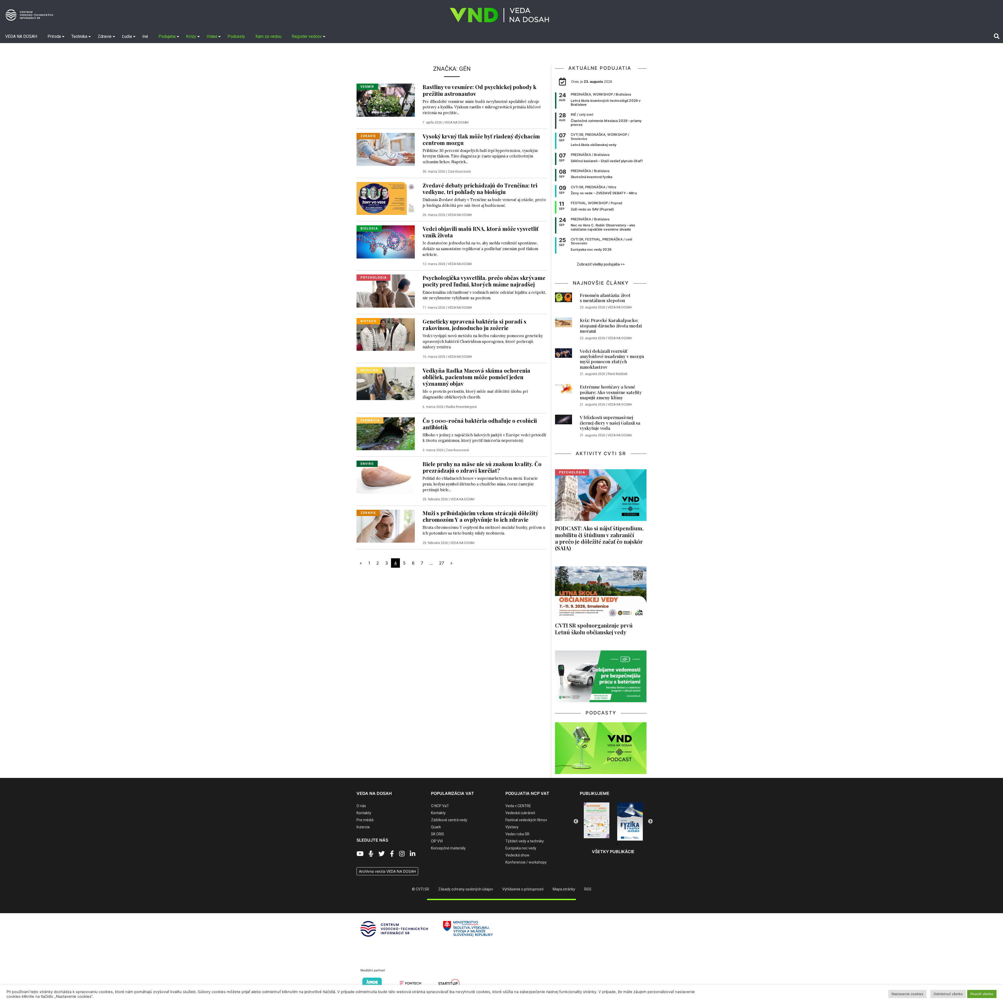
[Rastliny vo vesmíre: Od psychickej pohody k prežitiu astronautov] (386, 99)
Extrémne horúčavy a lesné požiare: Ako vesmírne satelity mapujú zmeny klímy (611, 392)
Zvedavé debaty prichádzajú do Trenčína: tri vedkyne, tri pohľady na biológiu (480, 188)
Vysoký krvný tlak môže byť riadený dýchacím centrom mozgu (481, 139)
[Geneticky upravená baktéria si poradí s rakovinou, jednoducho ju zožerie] (386, 334)
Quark (436, 827)
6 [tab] (632, 844)
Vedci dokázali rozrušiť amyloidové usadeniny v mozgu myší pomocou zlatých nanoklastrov (612, 359)
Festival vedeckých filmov (526, 820)
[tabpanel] (596, 821)
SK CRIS (437, 834)
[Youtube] (360, 854)
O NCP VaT (440, 806)
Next (650, 821)
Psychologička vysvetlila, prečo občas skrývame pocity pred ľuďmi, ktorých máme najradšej (484, 281)
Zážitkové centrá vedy (449, 820)
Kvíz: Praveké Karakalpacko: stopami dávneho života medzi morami (611, 325)
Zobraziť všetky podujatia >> (601, 264)
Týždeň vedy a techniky (524, 841)
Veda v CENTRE (518, 806)
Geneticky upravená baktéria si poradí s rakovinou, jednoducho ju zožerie (474, 324)
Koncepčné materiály (448, 848)
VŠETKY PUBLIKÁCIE (613, 851)
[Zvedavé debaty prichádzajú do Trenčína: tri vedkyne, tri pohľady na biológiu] (386, 198)
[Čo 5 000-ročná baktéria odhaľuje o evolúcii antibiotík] (386, 433)
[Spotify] (371, 854)
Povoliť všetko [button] (981, 994)
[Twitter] (381, 854)
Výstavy (511, 827)
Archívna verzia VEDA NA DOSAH (387, 871)
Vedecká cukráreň (520, 813)
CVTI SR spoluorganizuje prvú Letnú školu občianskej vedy (594, 628)
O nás (361, 806)
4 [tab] (617, 844)
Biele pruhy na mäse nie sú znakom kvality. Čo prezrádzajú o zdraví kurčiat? (482, 467)
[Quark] (630, 821)
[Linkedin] (412, 854)
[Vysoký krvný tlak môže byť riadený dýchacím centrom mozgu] (386, 148)
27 (441, 563)
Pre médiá (365, 820)
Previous (576, 821)
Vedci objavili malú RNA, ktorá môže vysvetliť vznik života (480, 232)
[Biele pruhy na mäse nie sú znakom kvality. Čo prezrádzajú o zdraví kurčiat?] (386, 476)
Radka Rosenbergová (461, 407)
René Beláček (617, 374)
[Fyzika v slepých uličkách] (596, 821)
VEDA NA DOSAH (456, 122)
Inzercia (363, 827)
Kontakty (364, 813)
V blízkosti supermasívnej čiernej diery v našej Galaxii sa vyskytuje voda (610, 422)
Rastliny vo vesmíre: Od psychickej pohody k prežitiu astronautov (479, 90)
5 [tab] (625, 844)
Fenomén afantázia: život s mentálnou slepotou (605, 297)
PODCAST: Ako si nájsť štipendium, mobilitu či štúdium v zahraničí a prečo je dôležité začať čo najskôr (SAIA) (599, 537)
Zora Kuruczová (459, 171)
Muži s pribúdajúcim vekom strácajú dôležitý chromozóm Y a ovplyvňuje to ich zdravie (480, 516)
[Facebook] (392, 854)
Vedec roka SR (517, 834)
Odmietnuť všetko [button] (948, 994)
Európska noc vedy (520, 848)
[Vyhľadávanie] (996, 36)
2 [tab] (601, 844)
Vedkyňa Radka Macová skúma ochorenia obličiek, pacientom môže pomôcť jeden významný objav (476, 377)
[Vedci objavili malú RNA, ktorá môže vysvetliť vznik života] (386, 241)
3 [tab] (609, 844)
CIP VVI (437, 841)
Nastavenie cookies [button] (907, 994)
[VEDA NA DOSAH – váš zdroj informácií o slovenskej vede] (499, 15)
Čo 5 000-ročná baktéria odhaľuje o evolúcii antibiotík (480, 424)
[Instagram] (402, 854)
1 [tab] (593, 844)
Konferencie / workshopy (526, 862)
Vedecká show (517, 855)
